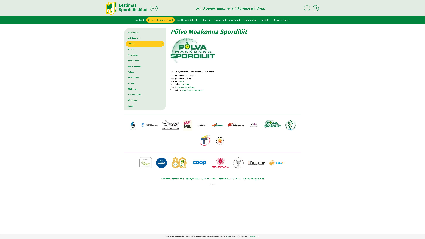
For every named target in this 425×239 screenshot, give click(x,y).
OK (228, 236)
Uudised (139, 19)
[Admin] (0, 1)
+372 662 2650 (233, 178)
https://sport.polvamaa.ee (192, 90)
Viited (130, 106)
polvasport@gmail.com (185, 87)
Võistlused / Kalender (188, 19)
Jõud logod (132, 100)
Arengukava (133, 55)
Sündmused (250, 19)
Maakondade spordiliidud (227, 19)
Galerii (206, 19)
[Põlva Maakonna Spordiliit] (192, 68)
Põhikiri (131, 49)
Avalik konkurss (134, 94)
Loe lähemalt (252, 236)
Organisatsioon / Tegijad (160, 19)
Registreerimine (281, 19)
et (153, 8)
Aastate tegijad (134, 66)
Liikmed (131, 43)
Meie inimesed (134, 38)
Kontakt (265, 19)
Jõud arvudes (133, 77)
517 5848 (185, 84)
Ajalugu (131, 72)
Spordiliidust (133, 32)
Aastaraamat (133, 60)
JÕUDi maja (132, 89)
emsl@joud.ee (257, 178)
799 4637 (180, 81)
